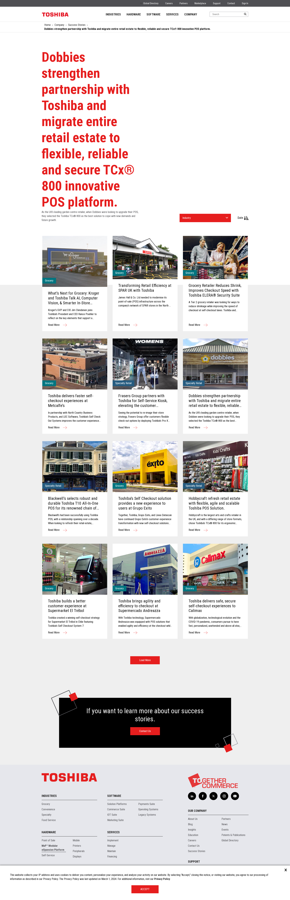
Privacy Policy (162, 879)
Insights (192, 829)
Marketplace (200, 3)
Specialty (46, 814)
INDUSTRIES (113, 14)
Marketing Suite (115, 820)
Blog (190, 824)
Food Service (49, 820)
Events (225, 829)
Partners (184, 3)
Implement (112, 840)
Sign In (245, 3)
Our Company (197, 810)
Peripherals (79, 851)
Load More (145, 660)
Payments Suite (146, 804)
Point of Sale (48, 840)
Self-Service (48, 855)
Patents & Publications (233, 835)
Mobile (76, 840)
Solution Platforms (117, 804)
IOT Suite (112, 814)
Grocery (46, 804)
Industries (49, 796)
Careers (169, 3)
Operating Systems (148, 809)
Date (241, 217)
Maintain (111, 851)
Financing (112, 856)
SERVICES (172, 14)
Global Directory (150, 3)
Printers (77, 845)
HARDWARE (134, 14)
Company (59, 24)
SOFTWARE (153, 14)
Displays (77, 856)
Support (217, 3)
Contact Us (145, 731)
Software (114, 796)
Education (193, 835)
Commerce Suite (116, 809)
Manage (111, 845)
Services (113, 832)
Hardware (49, 832)
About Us (193, 819)
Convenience (48, 809)
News (225, 824)
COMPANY (190, 14)
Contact (231, 3)
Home (47, 24)
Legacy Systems (147, 814)
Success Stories (76, 24)
